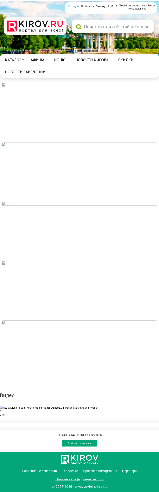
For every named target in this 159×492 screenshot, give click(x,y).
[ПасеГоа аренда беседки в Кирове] (79, 290)
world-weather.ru (137, 8)
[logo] (35, 26)
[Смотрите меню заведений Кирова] (79, 349)
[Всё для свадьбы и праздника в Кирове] (79, 112)
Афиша (37, 59)
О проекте (70, 470)
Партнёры (129, 470)
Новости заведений (25, 71)
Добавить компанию (79, 443)
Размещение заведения (40, 470)
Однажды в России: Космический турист (74, 407)
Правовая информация (100, 470)
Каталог (13, 59)
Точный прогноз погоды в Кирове (137, 5)
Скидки (126, 59)
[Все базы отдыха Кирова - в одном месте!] (79, 171)
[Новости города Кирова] (79, 231)
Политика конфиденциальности (79, 479)
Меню (60, 59)
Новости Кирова (92, 59)
